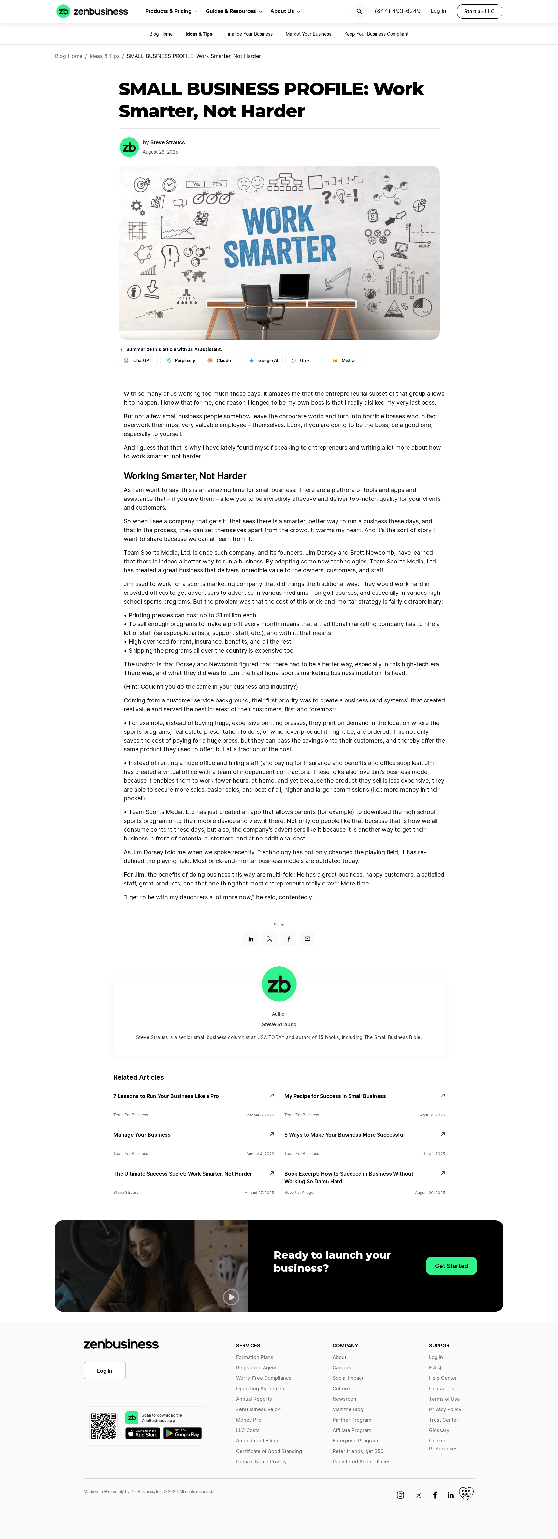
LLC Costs (248, 1430)
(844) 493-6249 (398, 11)
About (339, 1357)
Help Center (443, 1378)
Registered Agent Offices (362, 1461)
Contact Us (441, 1388)
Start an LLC (479, 11)
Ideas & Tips (105, 56)
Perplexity (185, 360)
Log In (438, 11)
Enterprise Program (355, 1441)
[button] (231, 1297)
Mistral (348, 360)
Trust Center (443, 1420)
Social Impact (348, 1378)
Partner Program (352, 1420)
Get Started (451, 1265)
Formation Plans (254, 1357)
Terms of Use (444, 1399)
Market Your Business (308, 34)
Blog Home (161, 34)
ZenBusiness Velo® (258, 1409)
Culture (341, 1388)
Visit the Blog (348, 1409)
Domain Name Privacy (261, 1461)
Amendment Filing (257, 1441)
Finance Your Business (249, 34)
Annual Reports (254, 1399)
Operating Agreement (261, 1388)
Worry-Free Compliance (264, 1378)
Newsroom (345, 1399)
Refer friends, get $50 (358, 1451)
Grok (305, 360)
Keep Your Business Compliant (376, 34)
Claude (224, 360)
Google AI (268, 360)
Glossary (439, 1430)
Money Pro (248, 1420)
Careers (342, 1367)
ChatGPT (142, 360)
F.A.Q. (435, 1367)
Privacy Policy (445, 1409)
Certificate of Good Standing (269, 1451)
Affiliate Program (352, 1430)
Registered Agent (256, 1367)
